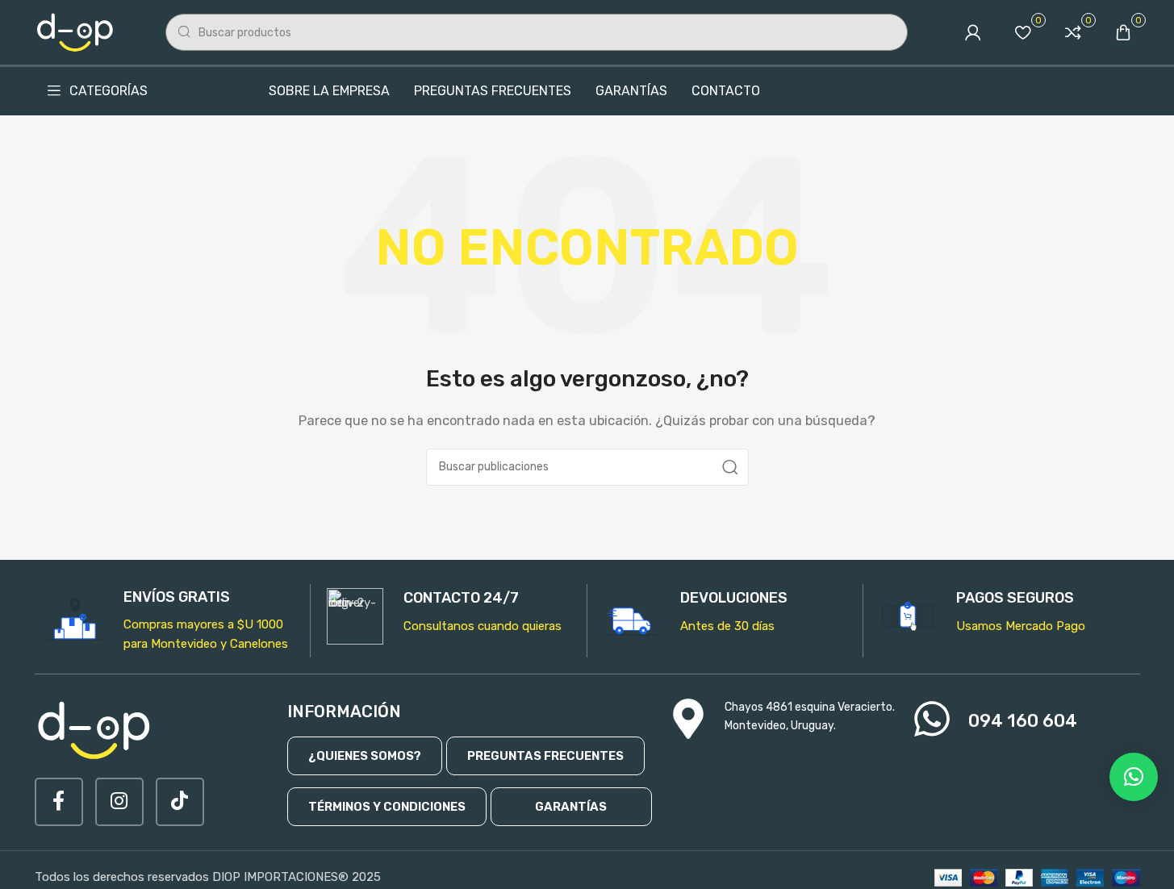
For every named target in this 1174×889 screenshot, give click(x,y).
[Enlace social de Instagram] (119, 802)
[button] (1133, 777)
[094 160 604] (932, 719)
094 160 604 (1022, 721)
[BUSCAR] (730, 467)
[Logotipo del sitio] (76, 31)
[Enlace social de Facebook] (59, 802)
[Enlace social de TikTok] (180, 802)
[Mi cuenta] (973, 32)
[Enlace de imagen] (95, 729)
